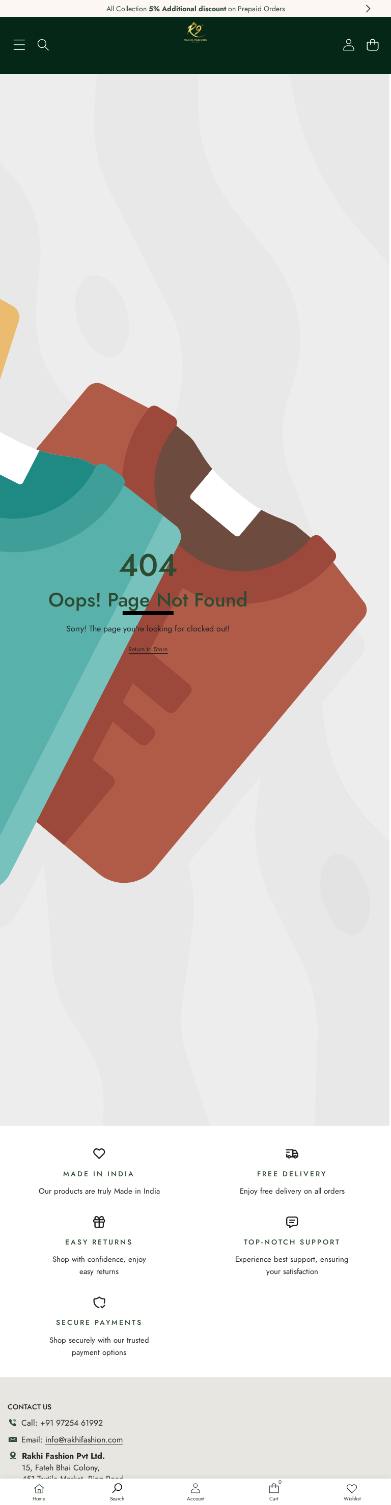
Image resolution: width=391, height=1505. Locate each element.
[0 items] (372, 44)
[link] (352, 1492)
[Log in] (348, 44)
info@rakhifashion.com (84, 1439)
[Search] (43, 44)
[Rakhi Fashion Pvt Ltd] (195, 35)
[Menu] (19, 44)
